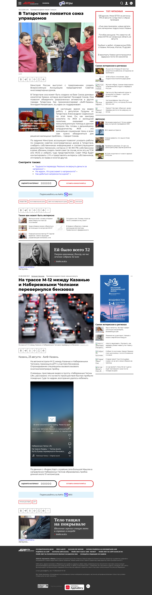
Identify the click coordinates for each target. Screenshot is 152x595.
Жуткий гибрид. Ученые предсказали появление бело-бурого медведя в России (119, 86)
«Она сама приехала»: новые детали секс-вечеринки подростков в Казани (114, 27)
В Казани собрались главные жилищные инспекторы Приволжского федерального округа (72, 229)
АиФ (20, 74)
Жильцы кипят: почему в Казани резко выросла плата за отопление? (40, 220)
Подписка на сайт (42, 552)
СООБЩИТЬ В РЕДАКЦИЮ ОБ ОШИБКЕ (93, 554)
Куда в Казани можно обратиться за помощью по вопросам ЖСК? (41, 227)
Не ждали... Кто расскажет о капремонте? (55, 171)
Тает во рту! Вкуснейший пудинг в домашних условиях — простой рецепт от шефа (118, 94)
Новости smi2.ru (26, 267)
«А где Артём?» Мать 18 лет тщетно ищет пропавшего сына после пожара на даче (118, 369)
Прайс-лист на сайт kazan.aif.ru (111, 552)
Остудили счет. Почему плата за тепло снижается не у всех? (78, 219)
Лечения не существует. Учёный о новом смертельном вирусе (118, 336)
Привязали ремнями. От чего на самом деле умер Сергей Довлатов (118, 146)
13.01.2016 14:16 (23, 10)
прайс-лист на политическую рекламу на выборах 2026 (57, 554)
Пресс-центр (60, 549)
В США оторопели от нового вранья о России (118, 154)
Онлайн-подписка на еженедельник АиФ (101, 549)
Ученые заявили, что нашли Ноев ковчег (117, 139)
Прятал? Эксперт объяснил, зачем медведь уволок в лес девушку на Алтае (118, 110)
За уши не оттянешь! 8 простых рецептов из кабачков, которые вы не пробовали (119, 71)
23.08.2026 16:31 (24, 276)
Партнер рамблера (56, 586)
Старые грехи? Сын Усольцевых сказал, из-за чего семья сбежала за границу (119, 361)
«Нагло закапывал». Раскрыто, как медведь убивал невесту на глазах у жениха (119, 345)
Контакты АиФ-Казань (60, 552)
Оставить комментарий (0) (76, 183)
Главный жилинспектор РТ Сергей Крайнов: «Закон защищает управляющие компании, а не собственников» (36, 236)
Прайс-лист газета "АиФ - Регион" (83, 552)
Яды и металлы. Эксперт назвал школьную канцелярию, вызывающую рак (117, 329)
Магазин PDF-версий (75, 549)
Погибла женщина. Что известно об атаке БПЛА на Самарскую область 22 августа (114, 37)
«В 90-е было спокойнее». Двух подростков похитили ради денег (118, 78)
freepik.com (84, 345)
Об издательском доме (45, 549)
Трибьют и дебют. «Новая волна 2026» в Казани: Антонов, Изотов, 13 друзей (114, 46)
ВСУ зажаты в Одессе (113, 130)
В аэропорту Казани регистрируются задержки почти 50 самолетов (114, 56)
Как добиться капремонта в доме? (52, 174)
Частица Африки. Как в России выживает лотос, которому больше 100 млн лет (119, 102)
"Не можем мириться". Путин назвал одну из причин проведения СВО (118, 123)
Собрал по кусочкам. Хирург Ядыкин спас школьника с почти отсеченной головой (119, 353)
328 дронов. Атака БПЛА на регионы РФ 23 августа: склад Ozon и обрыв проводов (114, 18)
